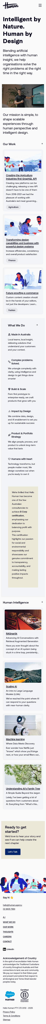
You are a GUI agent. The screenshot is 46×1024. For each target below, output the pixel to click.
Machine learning (15, 739)
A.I (4, 917)
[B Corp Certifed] (24, 995)
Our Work (8, 927)
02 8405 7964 (9, 909)
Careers (7, 937)
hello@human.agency (12, 905)
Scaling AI (11, 686)
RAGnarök (11, 633)
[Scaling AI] (23, 672)
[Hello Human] (11, 5)
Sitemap (6, 1020)
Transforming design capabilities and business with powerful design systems (22, 243)
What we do (9, 922)
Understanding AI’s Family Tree (23, 788)
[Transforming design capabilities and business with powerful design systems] (23, 226)
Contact (7, 941)
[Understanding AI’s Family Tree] (23, 774)
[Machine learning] (23, 725)
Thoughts (8, 932)
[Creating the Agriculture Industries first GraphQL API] (23, 161)
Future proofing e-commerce (22, 293)
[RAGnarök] (23, 619)
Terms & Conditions (11, 1016)
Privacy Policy (9, 1012)
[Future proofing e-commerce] (23, 279)
